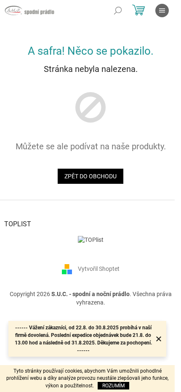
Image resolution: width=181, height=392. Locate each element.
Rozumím (113, 386)
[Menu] (162, 10)
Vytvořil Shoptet (99, 268)
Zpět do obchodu (90, 176)
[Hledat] (117, 10)
